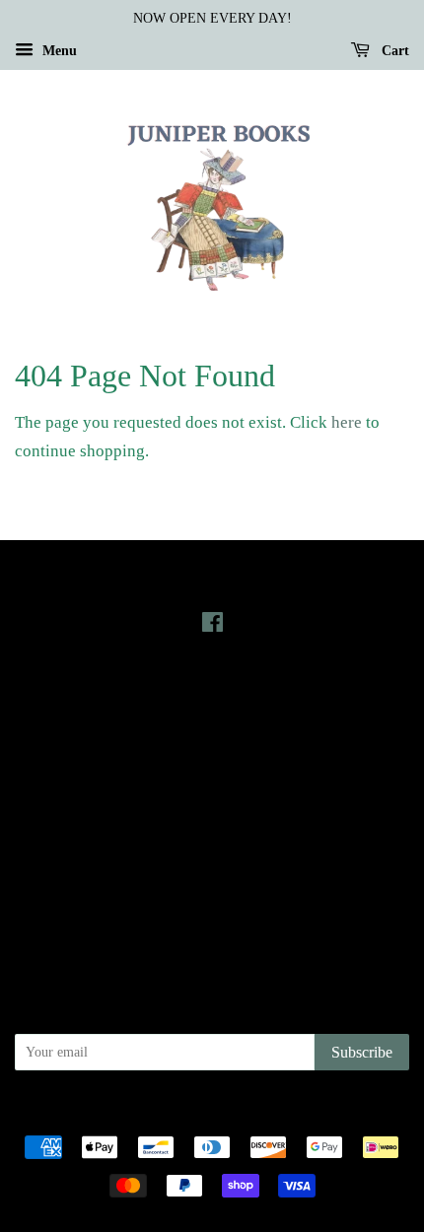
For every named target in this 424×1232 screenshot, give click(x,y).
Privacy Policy (212, 832)
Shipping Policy (212, 915)
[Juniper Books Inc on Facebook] (212, 626)
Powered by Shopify (321, 1113)
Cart (393, 50)
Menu (57, 50)
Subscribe (361, 1052)
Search (212, 803)
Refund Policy (212, 859)
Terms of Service (212, 887)
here (346, 422)
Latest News (212, 694)
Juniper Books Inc (206, 1113)
